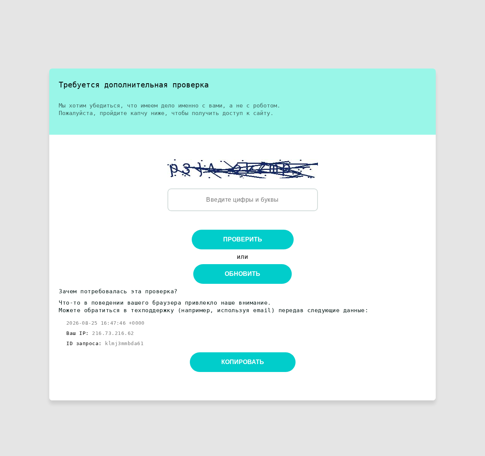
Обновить (242, 274)
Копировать (242, 362)
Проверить (242, 239)
